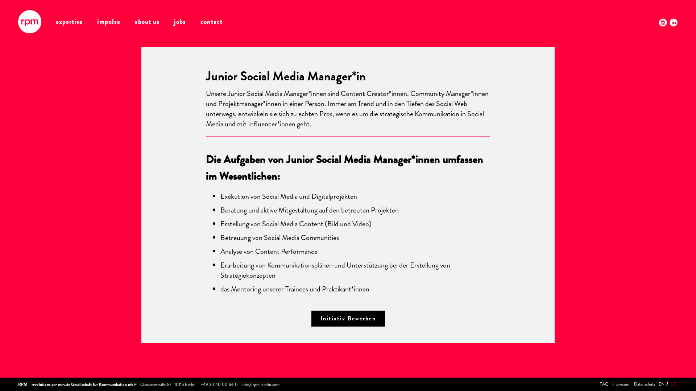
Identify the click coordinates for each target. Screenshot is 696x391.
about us (147, 21)
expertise (69, 21)
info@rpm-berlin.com (260, 384)
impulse (108, 21)
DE (673, 384)
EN (661, 384)
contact (211, 21)
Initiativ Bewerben (348, 318)
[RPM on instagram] (663, 22)
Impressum (621, 384)
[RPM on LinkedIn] (673, 22)
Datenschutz (644, 384)
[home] (29, 21)
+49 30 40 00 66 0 (219, 384)
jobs (180, 21)
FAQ (604, 384)
